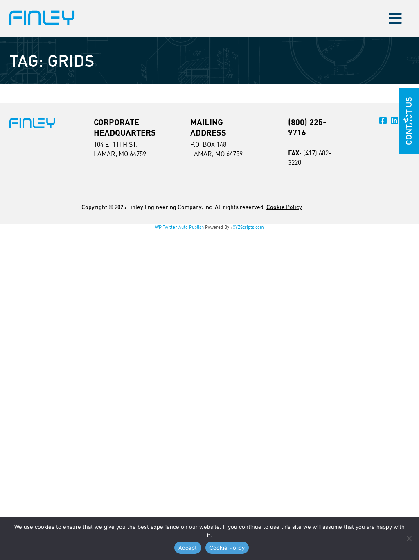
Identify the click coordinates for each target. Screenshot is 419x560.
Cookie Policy (284, 206)
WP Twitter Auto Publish (179, 227)
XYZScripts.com (248, 227)
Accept (187, 547)
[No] (409, 538)
